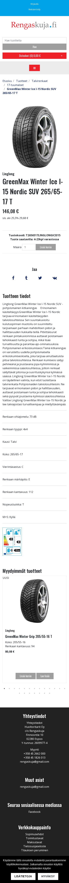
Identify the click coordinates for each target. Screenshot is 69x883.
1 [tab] (4, 688)
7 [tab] (34, 688)
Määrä (17, 247)
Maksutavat (34, 842)
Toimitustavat (34, 838)
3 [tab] (14, 688)
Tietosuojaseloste (34, 846)
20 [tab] (49, 693)
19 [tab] (44, 693)
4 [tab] (19, 688)
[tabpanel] (34, 629)
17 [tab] (34, 693)
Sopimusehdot (34, 834)
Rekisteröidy (34, 9)
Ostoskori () (30, 56)
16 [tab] (29, 693)
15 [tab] (24, 693)
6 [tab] (29, 688)
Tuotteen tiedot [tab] (16, 295)
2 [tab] (9, 688)
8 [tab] (39, 688)
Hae (35, 47)
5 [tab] (24, 688)
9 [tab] (44, 688)
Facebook (34, 812)
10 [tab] (49, 688)
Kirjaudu (35, 4)
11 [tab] (54, 688)
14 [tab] (19, 693)
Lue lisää (45, 676)
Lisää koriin (46, 247)
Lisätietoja (23, 876)
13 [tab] (64, 688)
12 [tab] (59, 688)
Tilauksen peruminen (34, 850)
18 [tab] (39, 693)
